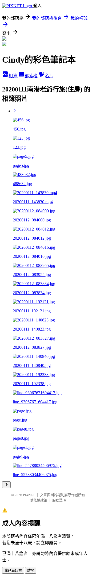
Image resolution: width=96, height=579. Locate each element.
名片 (49, 76)
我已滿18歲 (13, 571)
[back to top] (6, 484)
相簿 (13, 76)
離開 (30, 571)
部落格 (31, 76)
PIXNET (29, 495)
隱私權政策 (38, 500)
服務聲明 (59, 500)
